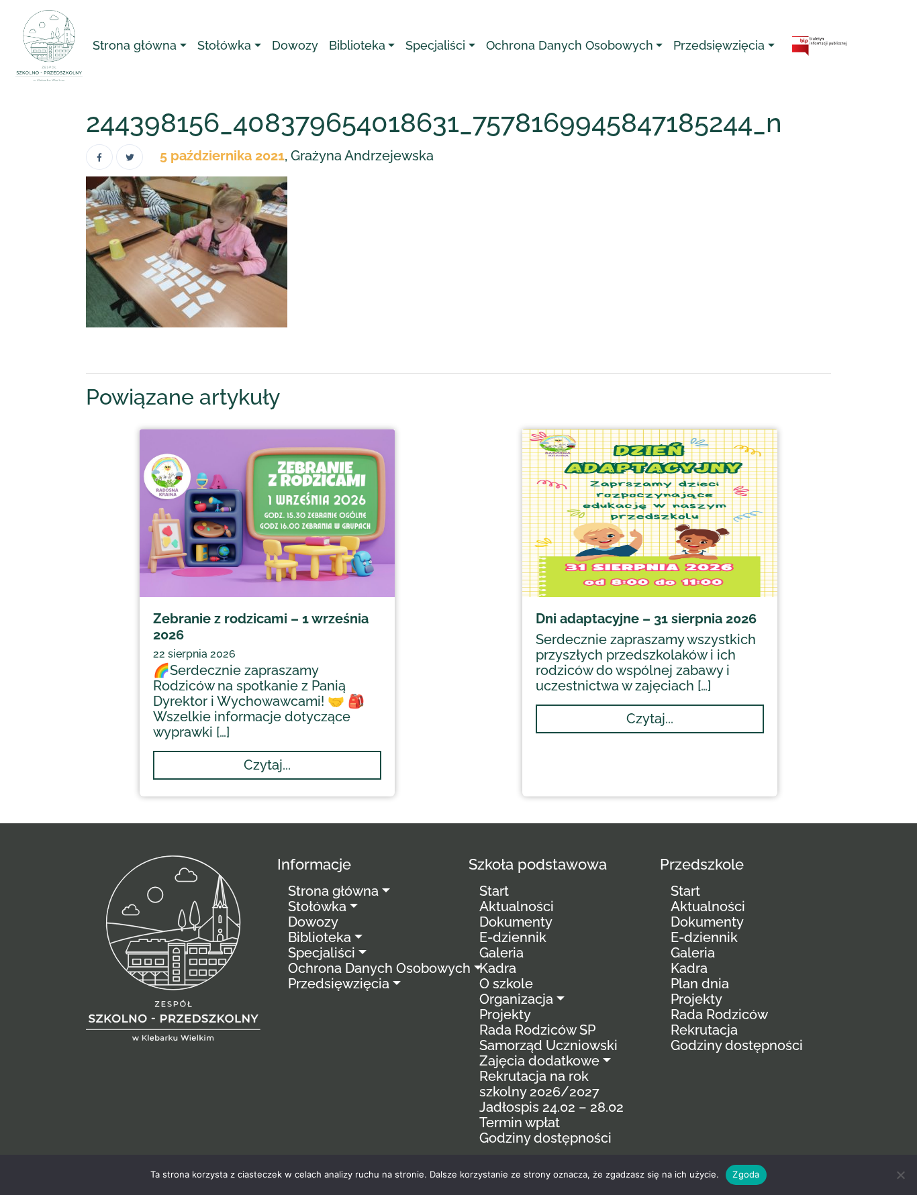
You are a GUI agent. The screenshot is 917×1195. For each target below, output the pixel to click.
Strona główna (135, 45)
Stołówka (224, 45)
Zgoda (745, 1174)
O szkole (506, 984)
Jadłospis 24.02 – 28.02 (551, 1107)
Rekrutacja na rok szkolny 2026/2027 (539, 1084)
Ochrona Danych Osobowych (569, 45)
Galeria (501, 953)
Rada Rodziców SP (537, 1030)
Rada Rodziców (719, 1014)
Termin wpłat (519, 1122)
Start (494, 891)
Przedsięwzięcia (719, 45)
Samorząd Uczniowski (548, 1045)
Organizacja (516, 999)
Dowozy (295, 45)
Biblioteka (357, 45)
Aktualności (516, 906)
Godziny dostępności (545, 1138)
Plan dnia (700, 984)
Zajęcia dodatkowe (539, 1061)
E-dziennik (512, 937)
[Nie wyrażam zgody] (900, 1175)
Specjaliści (435, 45)
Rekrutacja (704, 1030)
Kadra (497, 968)
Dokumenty (515, 922)
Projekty (505, 1014)
